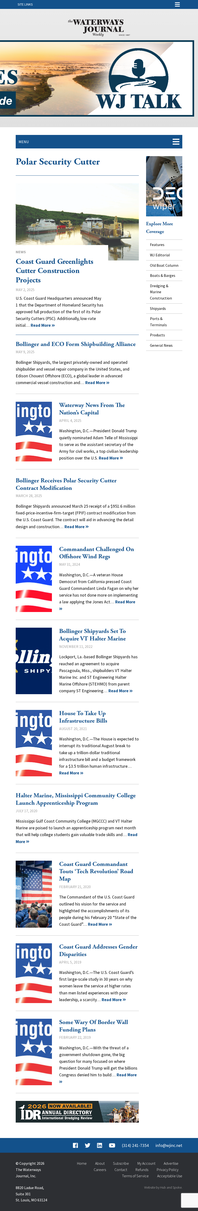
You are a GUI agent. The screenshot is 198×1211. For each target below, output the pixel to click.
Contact (120, 1169)
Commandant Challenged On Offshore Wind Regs (34, 579)
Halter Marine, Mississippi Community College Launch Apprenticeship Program (76, 799)
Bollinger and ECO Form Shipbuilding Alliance (76, 344)
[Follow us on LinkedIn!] (99, 1145)
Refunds (141, 1169)
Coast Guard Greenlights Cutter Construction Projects (77, 221)
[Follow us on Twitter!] (87, 1145)
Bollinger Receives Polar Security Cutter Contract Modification (66, 484)
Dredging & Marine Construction (161, 291)
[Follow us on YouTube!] (112, 1145)
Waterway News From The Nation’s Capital (92, 409)
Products (157, 335)
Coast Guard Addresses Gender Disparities (34, 973)
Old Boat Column (164, 265)
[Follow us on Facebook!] (75, 1145)
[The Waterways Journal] (99, 27)
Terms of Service (135, 1175)
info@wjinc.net (169, 1145)
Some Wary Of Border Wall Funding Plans (34, 1052)
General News (161, 345)
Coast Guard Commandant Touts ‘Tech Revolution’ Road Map (34, 894)
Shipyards (158, 308)
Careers (100, 1169)
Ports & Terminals (158, 321)
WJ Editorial (160, 255)
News (21, 251)
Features (157, 244)
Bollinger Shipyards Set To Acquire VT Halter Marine (34, 661)
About (100, 1163)
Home (82, 1163)
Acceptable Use (169, 1175)
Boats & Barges (162, 275)
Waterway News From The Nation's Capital (34, 431)
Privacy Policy (167, 1169)
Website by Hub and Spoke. (163, 1187)
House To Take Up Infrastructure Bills (34, 743)
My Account (146, 1163)
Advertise (171, 1163)
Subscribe (121, 1163)
